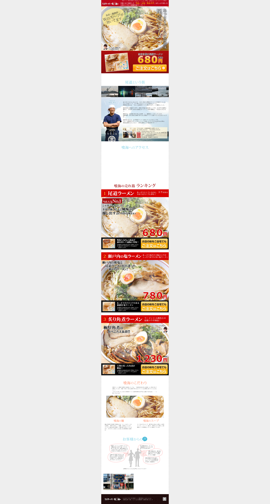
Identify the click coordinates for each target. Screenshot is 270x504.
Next (167, 91)
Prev (102, 91)
